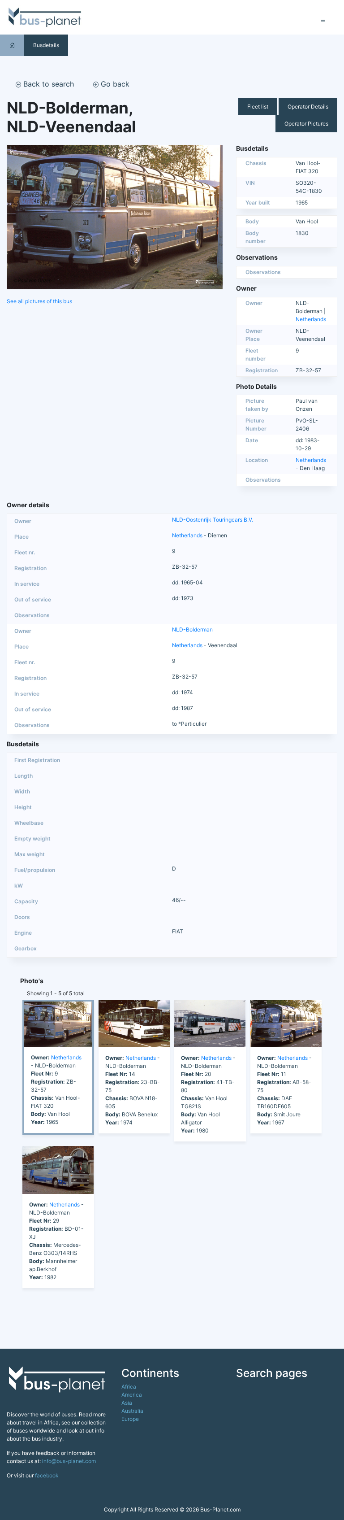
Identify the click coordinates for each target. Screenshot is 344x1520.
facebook (47, 1475)
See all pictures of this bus (39, 301)
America (131, 1394)
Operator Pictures (306, 123)
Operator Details (308, 106)
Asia (126, 1402)
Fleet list (257, 106)
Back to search (47, 83)
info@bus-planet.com (69, 1461)
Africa (128, 1386)
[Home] (12, 45)
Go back (114, 83)
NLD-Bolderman (192, 629)
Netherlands (311, 319)
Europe (130, 1418)
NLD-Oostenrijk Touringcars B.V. (212, 519)
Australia (132, 1410)
